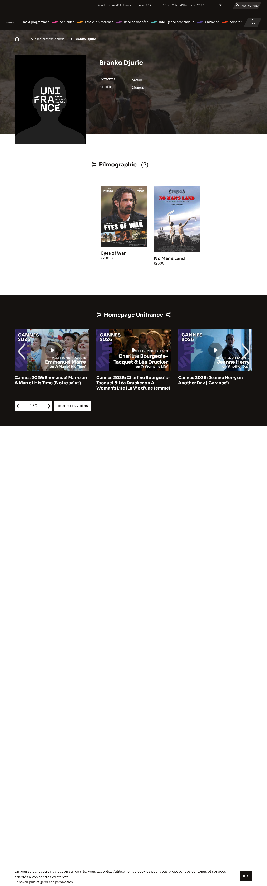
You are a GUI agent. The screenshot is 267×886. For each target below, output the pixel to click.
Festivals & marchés (99, 22)
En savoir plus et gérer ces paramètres (44, 882)
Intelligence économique (176, 22)
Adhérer (236, 22)
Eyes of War (113, 253)
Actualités (67, 22)
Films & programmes (34, 22)
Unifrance (212, 22)
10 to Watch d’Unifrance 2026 (183, 5)
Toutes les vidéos (72, 406)
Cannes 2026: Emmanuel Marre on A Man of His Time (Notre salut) (51, 380)
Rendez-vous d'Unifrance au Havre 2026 (125, 5)
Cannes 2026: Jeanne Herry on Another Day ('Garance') (210, 380)
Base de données (136, 22)
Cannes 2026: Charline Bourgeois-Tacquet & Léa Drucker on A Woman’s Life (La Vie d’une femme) (133, 383)
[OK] (246, 876)
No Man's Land (169, 258)
